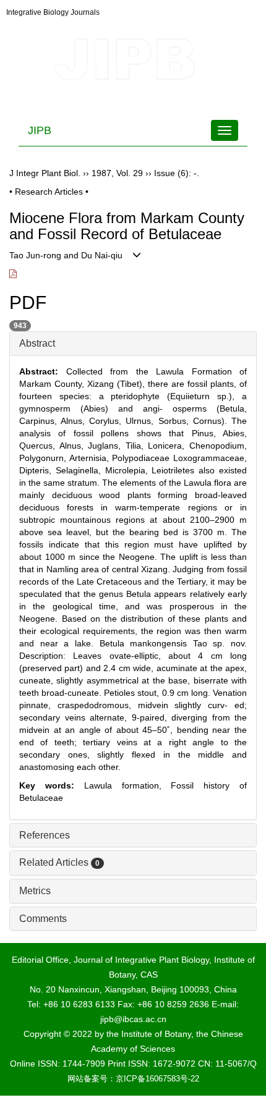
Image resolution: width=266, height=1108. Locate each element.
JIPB (39, 130)
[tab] (133, 343)
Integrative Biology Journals (53, 12)
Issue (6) (171, 173)
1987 (101, 173)
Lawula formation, (127, 785)
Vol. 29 (129, 173)
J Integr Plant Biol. (44, 173)
